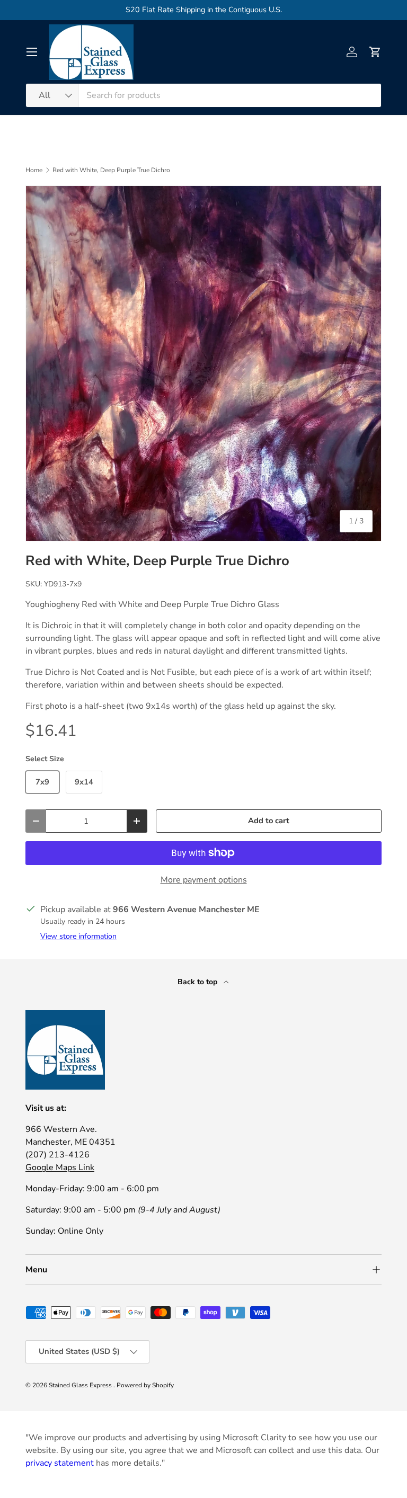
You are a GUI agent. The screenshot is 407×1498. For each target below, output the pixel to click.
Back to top (198, 982)
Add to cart (268, 820)
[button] (375, 52)
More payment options (204, 880)
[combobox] (203, 95)
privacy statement (59, 1463)
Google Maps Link (59, 1167)
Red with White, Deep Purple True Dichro (111, 170)
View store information (78, 936)
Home (33, 170)
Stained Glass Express (81, 1385)
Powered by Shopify (145, 1385)
